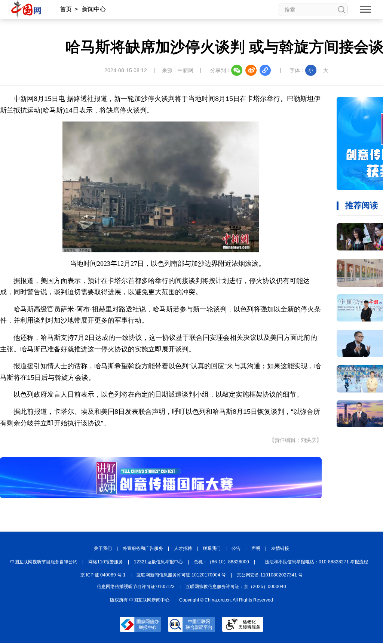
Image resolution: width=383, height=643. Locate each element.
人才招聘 (183, 548)
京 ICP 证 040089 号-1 (103, 575)
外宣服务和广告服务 (143, 548)
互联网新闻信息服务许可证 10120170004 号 (181, 575)
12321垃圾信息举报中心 (158, 561)
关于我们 (103, 548)
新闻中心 (94, 9)
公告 (236, 548)
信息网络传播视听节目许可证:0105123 (136, 586)
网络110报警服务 (105, 561)
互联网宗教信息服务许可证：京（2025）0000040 (236, 586)
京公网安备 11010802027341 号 (270, 575)
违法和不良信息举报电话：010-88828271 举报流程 (316, 561)
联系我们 (212, 548)
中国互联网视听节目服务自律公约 (43, 561)
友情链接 (280, 548)
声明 (255, 548)
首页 (66, 9)
